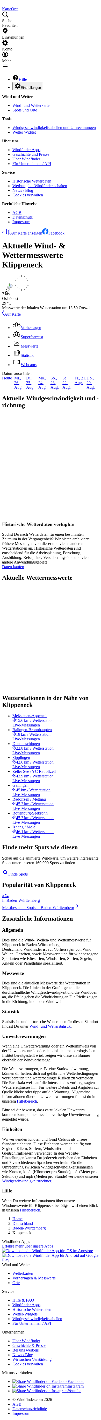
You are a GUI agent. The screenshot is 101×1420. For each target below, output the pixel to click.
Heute (7, 378)
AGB (16, 212)
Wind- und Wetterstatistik (50, 1026)
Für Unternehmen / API (31, 163)
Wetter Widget (24, 132)
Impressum (21, 222)
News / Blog (22, 190)
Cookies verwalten (27, 195)
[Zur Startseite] (2, 4)
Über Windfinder (26, 159)
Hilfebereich (27, 1101)
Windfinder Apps (26, 150)
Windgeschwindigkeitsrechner (26, 1181)
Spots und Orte (24, 110)
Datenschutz (22, 217)
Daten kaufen (13, 567)
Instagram (76, 1386)
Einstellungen (31, 88)
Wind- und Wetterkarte (30, 105)
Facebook (56, 233)
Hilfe (23, 79)
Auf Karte (12, 314)
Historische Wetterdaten (31, 181)
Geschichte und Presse (30, 154)
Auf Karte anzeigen (26, 233)
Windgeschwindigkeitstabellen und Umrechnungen (54, 127)
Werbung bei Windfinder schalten (39, 186)
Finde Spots (18, 874)
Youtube (74, 1391)
